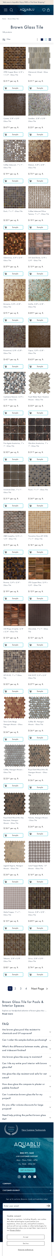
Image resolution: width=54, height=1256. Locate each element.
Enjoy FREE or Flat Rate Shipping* (32, 2)
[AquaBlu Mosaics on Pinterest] (23, 1159)
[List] (50, 39)
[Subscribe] (46, 1189)
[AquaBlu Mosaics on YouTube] (34, 1159)
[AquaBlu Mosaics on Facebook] (28, 1159)
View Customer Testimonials (34, 1113)
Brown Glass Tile (13, 19)
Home (4, 19)
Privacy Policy (15, 1230)
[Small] (46, 39)
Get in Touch (26, 1153)
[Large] (42, 39)
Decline (26, 1243)
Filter (8, 39)
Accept (25, 1237)
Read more (7, 1014)
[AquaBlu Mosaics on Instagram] (18, 1159)
